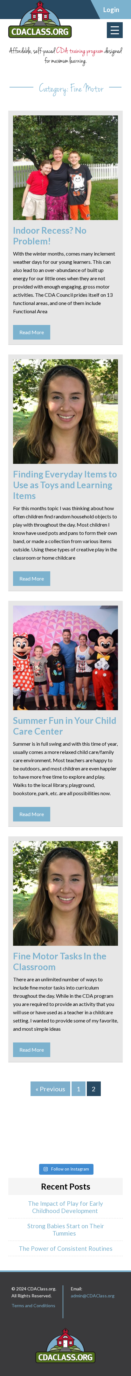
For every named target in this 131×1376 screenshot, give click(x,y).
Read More (31, 332)
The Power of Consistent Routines (66, 1248)
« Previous (50, 1089)
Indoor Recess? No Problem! (49, 235)
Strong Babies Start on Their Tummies (65, 1229)
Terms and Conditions (33, 1305)
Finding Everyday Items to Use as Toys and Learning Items (65, 485)
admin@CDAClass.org (92, 1295)
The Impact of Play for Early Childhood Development (65, 1207)
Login (111, 9)
